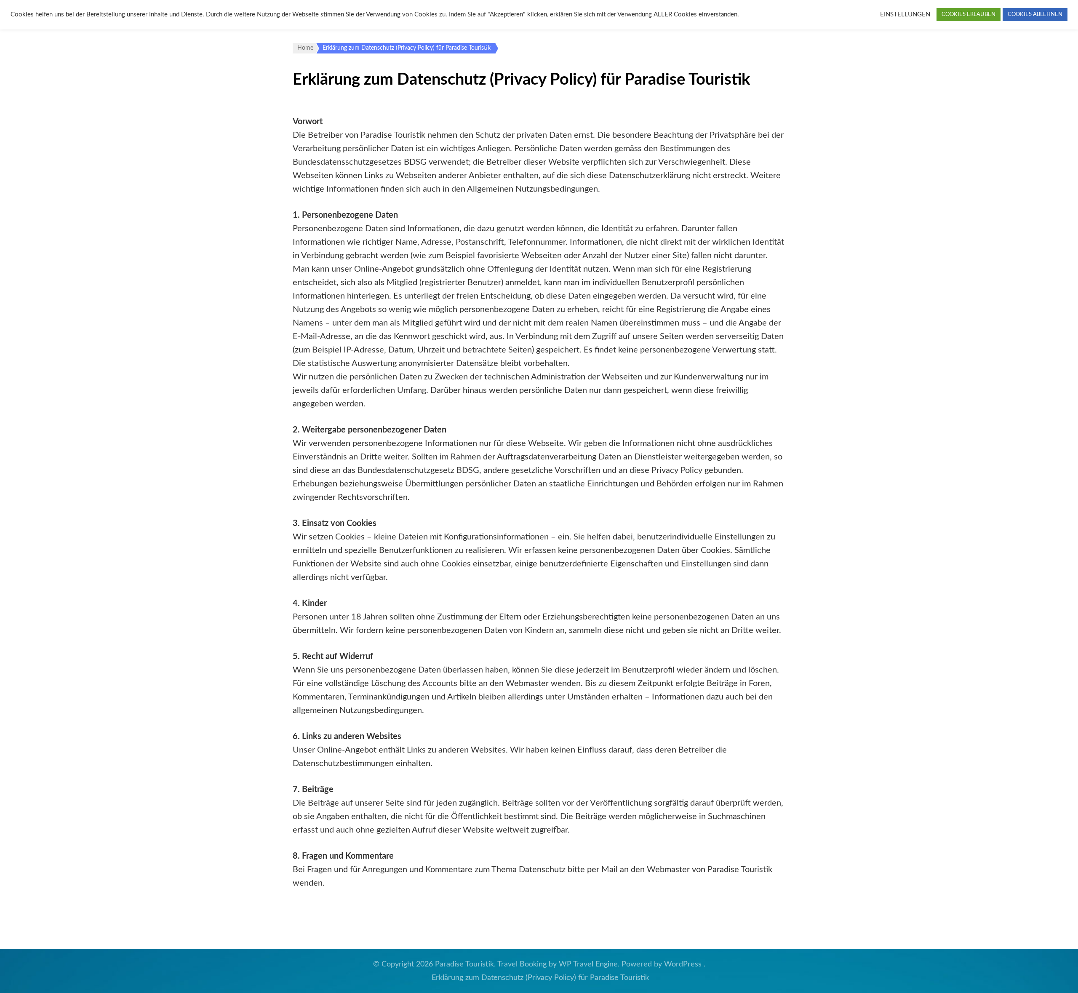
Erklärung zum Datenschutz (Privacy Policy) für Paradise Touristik (540, 978)
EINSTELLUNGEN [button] (905, 14)
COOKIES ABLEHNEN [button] (1035, 14)
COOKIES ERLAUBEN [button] (968, 14)
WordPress (683, 964)
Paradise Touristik (464, 964)
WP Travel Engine (588, 964)
